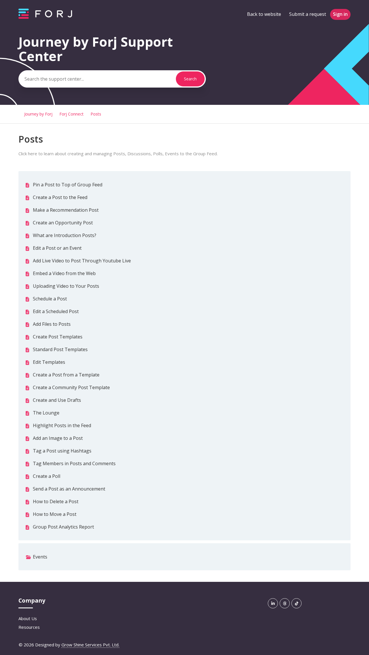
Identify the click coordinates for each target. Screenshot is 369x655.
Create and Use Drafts (57, 400)
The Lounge (46, 413)
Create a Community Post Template (71, 387)
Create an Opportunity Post (63, 222)
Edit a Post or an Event (57, 248)
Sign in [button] (340, 14)
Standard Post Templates (60, 349)
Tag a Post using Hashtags (62, 451)
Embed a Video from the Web (64, 273)
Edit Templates (49, 362)
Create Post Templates (57, 337)
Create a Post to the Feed (60, 197)
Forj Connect (71, 114)
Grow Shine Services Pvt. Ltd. (90, 645)
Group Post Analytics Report (63, 527)
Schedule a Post (50, 299)
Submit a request (307, 14)
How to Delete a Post (55, 501)
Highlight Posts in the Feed (62, 425)
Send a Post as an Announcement (69, 489)
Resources (29, 627)
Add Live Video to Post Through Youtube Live (82, 261)
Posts (96, 114)
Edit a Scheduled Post (56, 311)
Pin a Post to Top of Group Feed (67, 184)
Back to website (264, 14)
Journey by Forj (38, 114)
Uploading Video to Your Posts (66, 286)
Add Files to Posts (52, 324)
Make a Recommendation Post (66, 210)
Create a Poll (46, 476)
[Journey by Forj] (45, 17)
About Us (27, 618)
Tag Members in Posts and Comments (74, 463)
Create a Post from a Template (66, 375)
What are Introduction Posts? (64, 235)
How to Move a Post (54, 514)
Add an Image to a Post (58, 438)
